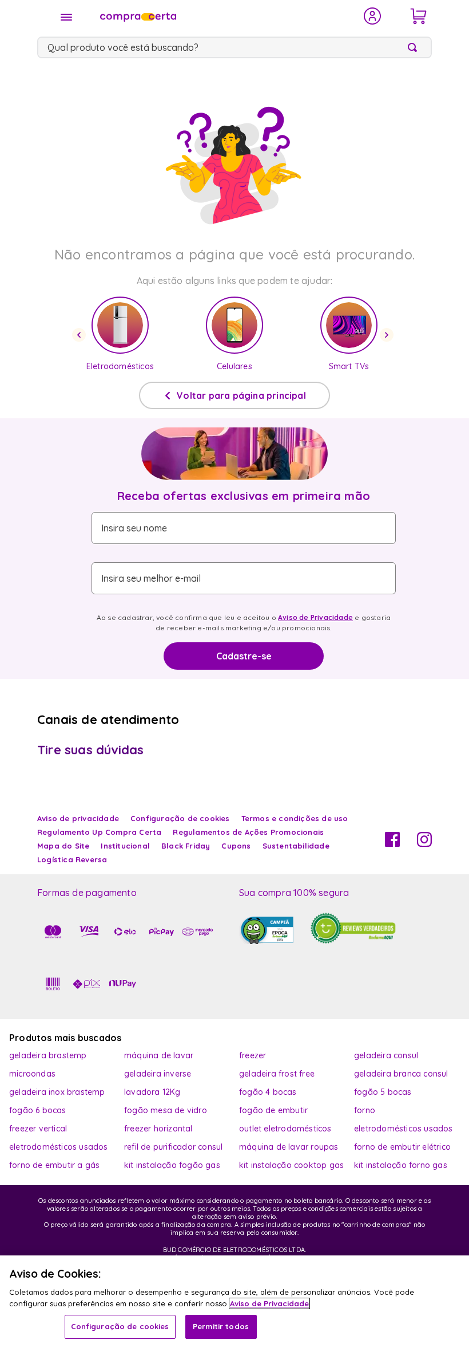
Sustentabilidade (296, 845)
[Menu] (66, 17)
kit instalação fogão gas (172, 1165)
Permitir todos (221, 1326)
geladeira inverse (157, 1074)
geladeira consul (386, 1055)
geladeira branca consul (401, 1074)
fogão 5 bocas (383, 1092)
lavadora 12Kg (152, 1092)
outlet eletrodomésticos (285, 1128)
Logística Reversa (72, 859)
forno (364, 1110)
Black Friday (185, 845)
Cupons (236, 845)
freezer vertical (38, 1128)
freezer (252, 1055)
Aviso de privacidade (78, 818)
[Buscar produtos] (415, 47)
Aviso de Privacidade (315, 617)
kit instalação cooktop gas (291, 1165)
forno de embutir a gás (54, 1165)
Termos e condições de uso (294, 818)
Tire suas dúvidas (90, 750)
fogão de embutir (273, 1110)
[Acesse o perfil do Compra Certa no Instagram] (424, 843)
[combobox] (234, 47)
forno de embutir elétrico (402, 1147)
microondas (32, 1074)
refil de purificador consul (173, 1147)
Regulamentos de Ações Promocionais (248, 832)
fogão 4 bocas (268, 1092)
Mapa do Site (63, 845)
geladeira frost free (277, 1074)
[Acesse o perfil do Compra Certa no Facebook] (392, 843)
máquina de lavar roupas (289, 1147)
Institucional (125, 845)
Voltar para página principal (241, 395)
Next (388, 334)
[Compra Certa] (224, 16)
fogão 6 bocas (37, 1110)
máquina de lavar (158, 1055)
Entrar (372, 16)
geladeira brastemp (48, 1055)
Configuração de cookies (120, 1326)
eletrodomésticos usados (403, 1128)
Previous (80, 334)
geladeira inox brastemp (57, 1092)
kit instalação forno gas (400, 1165)
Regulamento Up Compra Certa (99, 832)
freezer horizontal (158, 1128)
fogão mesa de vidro (165, 1110)
